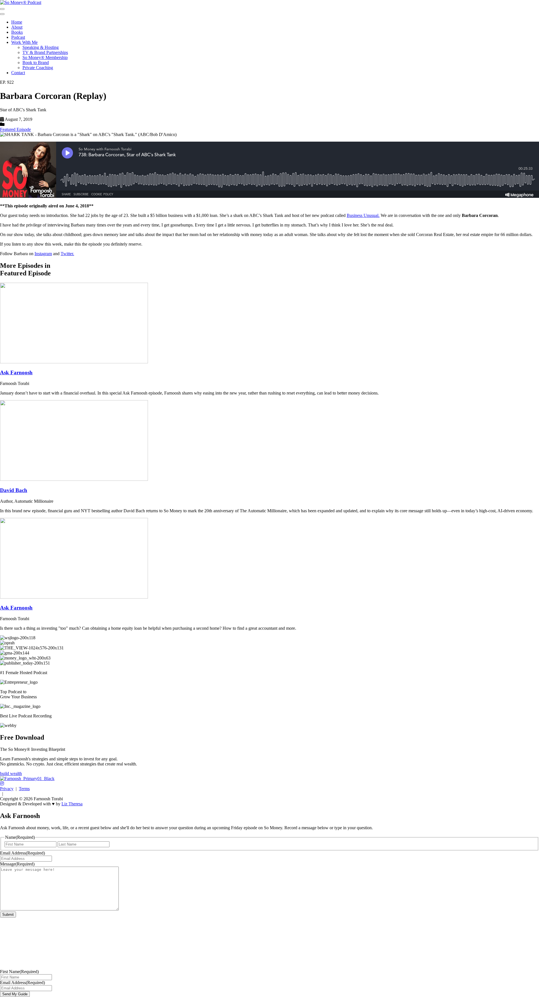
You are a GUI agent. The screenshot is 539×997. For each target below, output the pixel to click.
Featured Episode (15, 129)
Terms (24, 788)
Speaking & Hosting (40, 47)
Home (16, 22)
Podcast (18, 37)
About (16, 27)
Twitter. (67, 253)
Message (17, 864)
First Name (19, 971)
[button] (2, 783)
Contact (18, 72)
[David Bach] (74, 479)
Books (17, 32)
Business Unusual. (363, 215)
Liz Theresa (72, 803)
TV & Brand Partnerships (45, 52)
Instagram (43, 253)
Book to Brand (35, 62)
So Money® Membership (45, 57)
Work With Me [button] (24, 42)
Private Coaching (37, 67)
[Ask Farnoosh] (74, 361)
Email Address (22, 853)
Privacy (6, 788)
